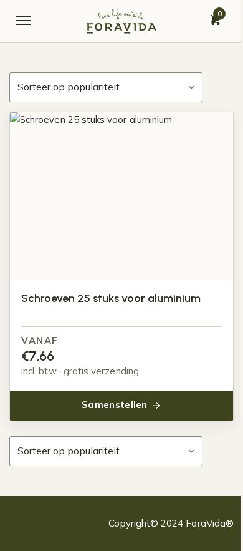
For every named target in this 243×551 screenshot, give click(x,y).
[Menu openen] (23, 21)
